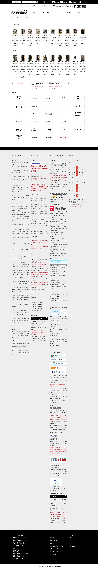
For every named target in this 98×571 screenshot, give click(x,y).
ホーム (51, 535)
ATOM (54, 554)
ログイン (65, 2)
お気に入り (73, 2)
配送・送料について (54, 540)
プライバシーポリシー (55, 548)
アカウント (48, 2)
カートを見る (72, 543)
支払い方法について (54, 537)
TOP (34, 13)
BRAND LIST (20, 5)
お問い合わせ (70, 6)
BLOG (56, 13)
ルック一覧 (34, 88)
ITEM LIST (28, 5)
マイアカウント (72, 535)
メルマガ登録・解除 (59, 6)
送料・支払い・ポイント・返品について (41, 5)
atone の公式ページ (57, 345)
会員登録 (57, 2)
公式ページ (57, 300)
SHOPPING (46, 13)
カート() (83, 2)
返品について (53, 543)
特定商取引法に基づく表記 (56, 546)
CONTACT (79, 13)
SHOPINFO (68, 13)
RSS (51, 554)
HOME (13, 5)
